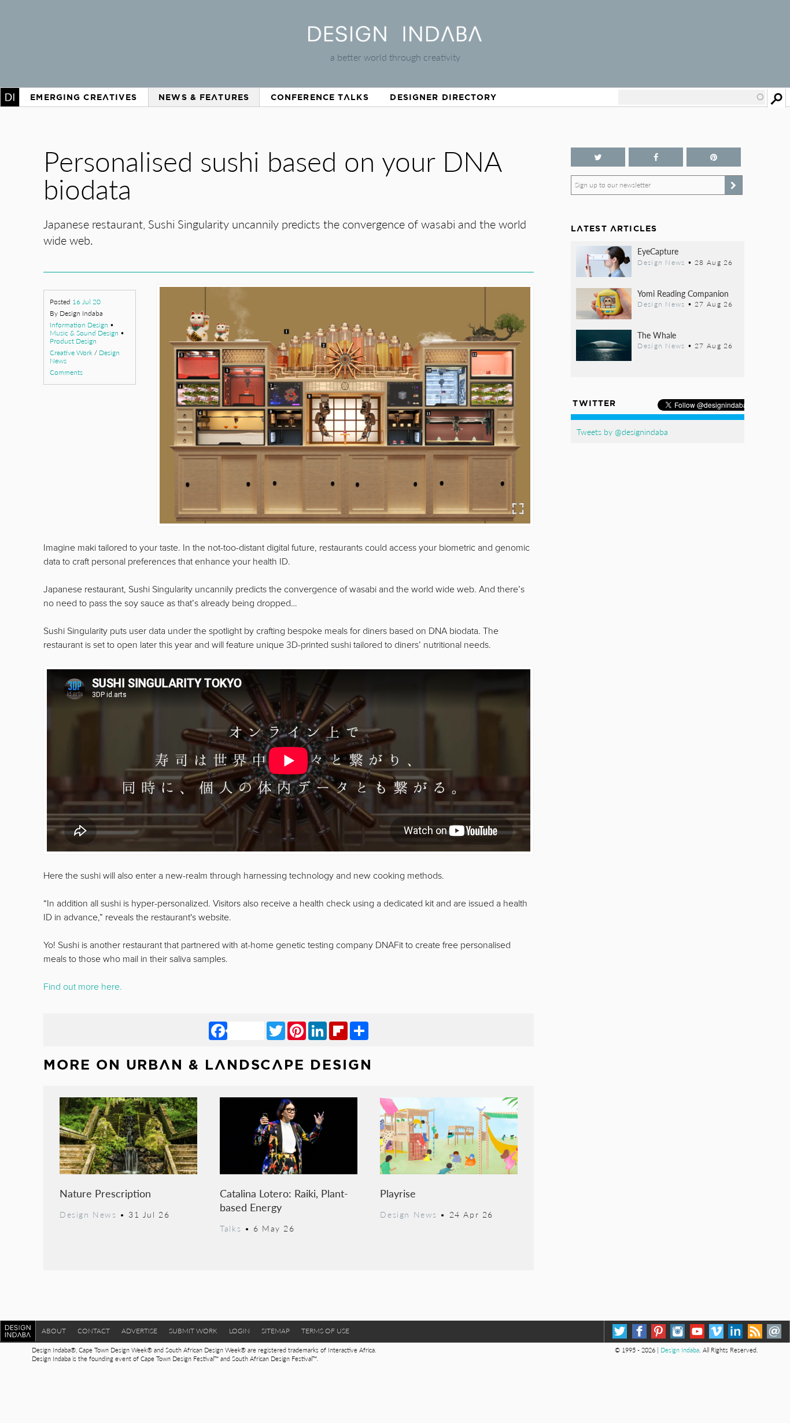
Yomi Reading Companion (683, 293)
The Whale (656, 335)
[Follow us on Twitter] (598, 157)
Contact (93, 1331)
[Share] (359, 1030)
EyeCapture (657, 251)
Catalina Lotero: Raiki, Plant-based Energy (284, 1200)
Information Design (79, 325)
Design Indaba (679, 1349)
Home (10, 97)
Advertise (139, 1331)
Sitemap (275, 1331)
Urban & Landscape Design (249, 1064)
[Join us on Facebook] (656, 157)
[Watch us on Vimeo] (716, 1331)
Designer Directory (443, 97)
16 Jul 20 (86, 302)
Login (239, 1331)
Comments (66, 372)
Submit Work (193, 1331)
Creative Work (71, 352)
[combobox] (691, 97)
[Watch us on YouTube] (697, 1331)
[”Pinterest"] (713, 157)
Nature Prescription (105, 1193)
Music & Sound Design (84, 333)
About (54, 1331)
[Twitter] (276, 1030)
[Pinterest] (296, 1030)
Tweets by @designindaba (622, 431)
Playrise (398, 1193)
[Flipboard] (338, 1030)
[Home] (395, 38)
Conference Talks (320, 97)
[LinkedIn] (317, 1030)
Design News (88, 1214)
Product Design (73, 341)
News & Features (203, 97)
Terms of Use (325, 1331)
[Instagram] (677, 1331)
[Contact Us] (774, 1331)
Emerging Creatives (83, 97)
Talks (230, 1228)
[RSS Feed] (755, 1331)
